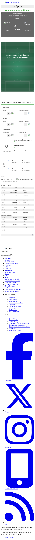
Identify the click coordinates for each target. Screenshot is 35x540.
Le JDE (7, 288)
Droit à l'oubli (13, 301)
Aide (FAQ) (12, 318)
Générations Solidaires (11, 291)
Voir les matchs (27, 235)
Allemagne (25, 227)
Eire (16, 219)
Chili (24, 207)
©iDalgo (2, 176)
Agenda (7, 277)
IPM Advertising (10, 286)
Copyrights (12, 304)
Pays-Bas (14, 202)
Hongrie (15, 209)
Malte (16, 187)
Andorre (25, 192)
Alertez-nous (12, 321)
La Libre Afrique (10, 272)
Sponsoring (12, 328)
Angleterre (14, 222)
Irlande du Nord (26, 204)
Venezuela (27, 30)
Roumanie (14, 204)
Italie (7, 30)
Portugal (15, 190)
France (15, 227)
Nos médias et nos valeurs (16, 325)
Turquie (24, 209)
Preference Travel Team (12, 284)
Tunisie (15, 230)
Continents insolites (11, 282)
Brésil (24, 222)
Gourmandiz (8, 270)
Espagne (15, 212)
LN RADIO (8, 268)
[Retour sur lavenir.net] (17, 2)
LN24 (6, 267)
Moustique (8, 265)
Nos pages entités (14, 311)
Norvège (15, 200)
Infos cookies (13, 299)
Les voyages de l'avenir (12, 279)
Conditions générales (15, 306)
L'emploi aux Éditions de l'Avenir (19, 323)
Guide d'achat (13, 310)
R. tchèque (25, 200)
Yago (6, 275)
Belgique (25, 219)
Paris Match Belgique (11, 263)
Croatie (25, 230)
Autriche (25, 217)
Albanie (15, 207)
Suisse (24, 224)
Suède (24, 190)
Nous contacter (13, 320)
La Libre (7, 260)
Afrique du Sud (13, 192)
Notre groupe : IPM (15, 330)
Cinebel (7, 274)
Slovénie (25, 187)
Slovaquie (15, 217)
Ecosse (24, 202)
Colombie (25, 212)
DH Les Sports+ (10, 262)
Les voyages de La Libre (12, 281)
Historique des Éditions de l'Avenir (19, 327)
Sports (19, 6)
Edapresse (8, 258)
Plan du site (12, 308)
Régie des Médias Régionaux (14, 289)
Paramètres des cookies (16, 303)
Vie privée (12, 298)
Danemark (14, 224)
